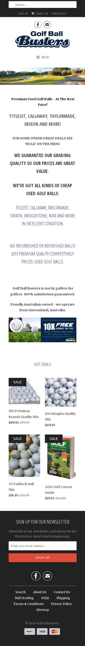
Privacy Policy (61, 604)
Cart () (41, 13)
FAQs (45, 598)
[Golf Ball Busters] (43, 40)
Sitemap (42, 610)
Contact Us (62, 592)
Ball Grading (24, 598)
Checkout (59, 13)
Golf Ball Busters (47, 623)
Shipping (63, 598)
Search (20, 592)
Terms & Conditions (28, 604)
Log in (23, 13)
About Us (39, 592)
